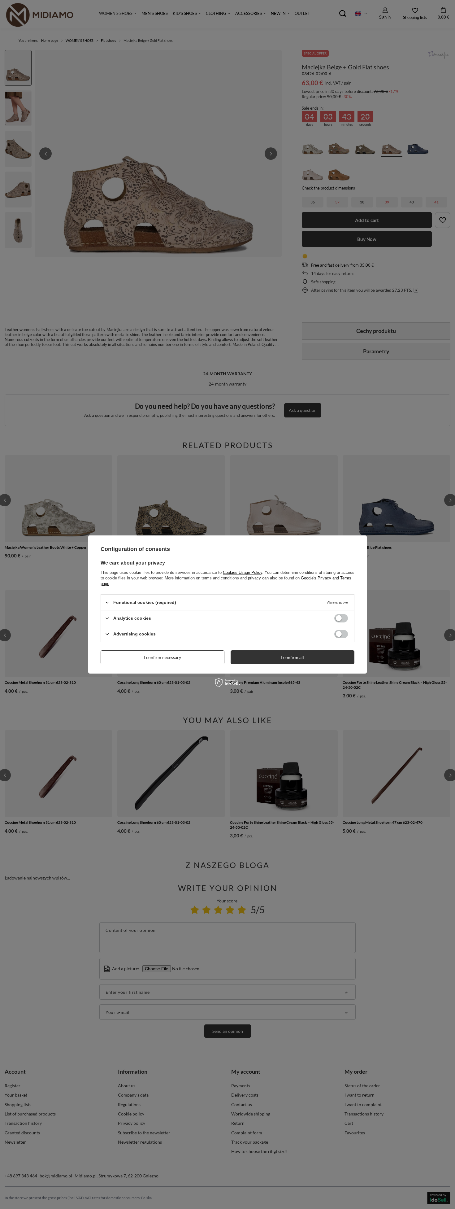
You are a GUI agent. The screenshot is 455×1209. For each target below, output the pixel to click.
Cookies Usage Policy (242, 572)
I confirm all (292, 657)
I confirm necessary (162, 657)
